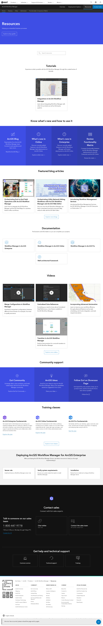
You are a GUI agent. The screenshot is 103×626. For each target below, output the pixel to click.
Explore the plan (7, 434)
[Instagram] (7, 596)
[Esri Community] (4, 596)
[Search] (91, 2)
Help (16, 11)
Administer (23, 11)
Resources (88, 7)
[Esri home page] (4, 2)
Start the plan (72, 431)
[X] (7, 593)
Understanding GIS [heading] (51, 585)
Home (3, 11)
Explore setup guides (9, 34)
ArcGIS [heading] (17, 585)
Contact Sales (98, 7)
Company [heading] (63, 585)
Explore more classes (51, 444)
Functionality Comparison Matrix (38, 11)
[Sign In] (100, 2)
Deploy (10, 11)
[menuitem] (22, 589)
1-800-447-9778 (13, 526)
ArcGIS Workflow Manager (9, 7)
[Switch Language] (95, 2)
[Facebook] (4, 593)
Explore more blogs (51, 217)
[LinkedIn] (11, 593)
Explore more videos (51, 352)
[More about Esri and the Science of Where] (8, 585)
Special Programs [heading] (81, 585)
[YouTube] (11, 596)
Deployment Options (74, 7)
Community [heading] (34, 585)
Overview (62, 7)
